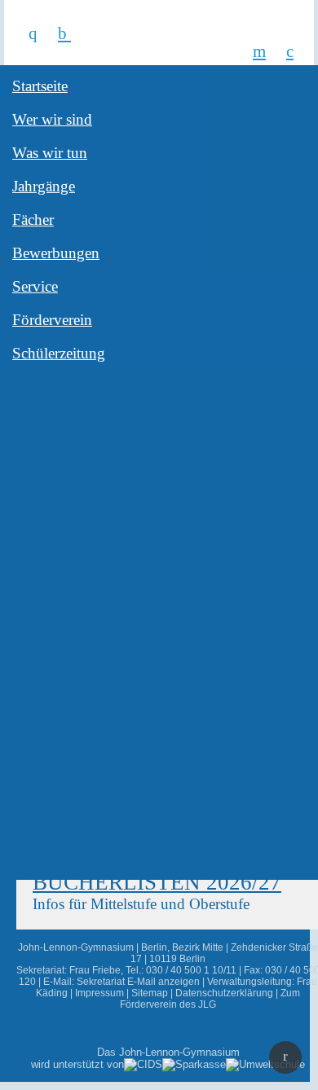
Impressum (99, 993)
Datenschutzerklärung (224, 993)
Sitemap (149, 993)
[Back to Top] (285, 1057)
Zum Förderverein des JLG (210, 998)
